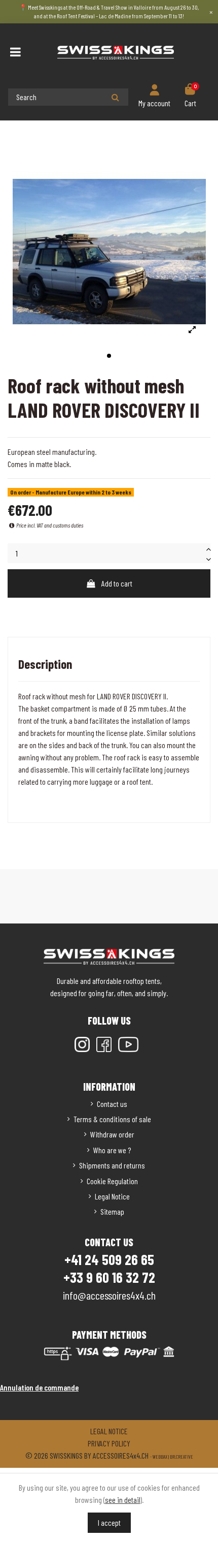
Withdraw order (112, 1134)
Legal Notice (112, 1196)
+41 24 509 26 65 (109, 1259)
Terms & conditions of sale (112, 1119)
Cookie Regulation (112, 1181)
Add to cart (116, 583)
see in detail (122, 1499)
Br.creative (181, 1457)
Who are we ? (112, 1150)
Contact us (112, 1103)
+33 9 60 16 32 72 (109, 1277)
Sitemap (112, 1211)
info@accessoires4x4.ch (109, 1295)
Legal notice (109, 1431)
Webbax (160, 1457)
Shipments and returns (112, 1165)
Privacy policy (109, 1443)
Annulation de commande (39, 1387)
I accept (109, 1522)
